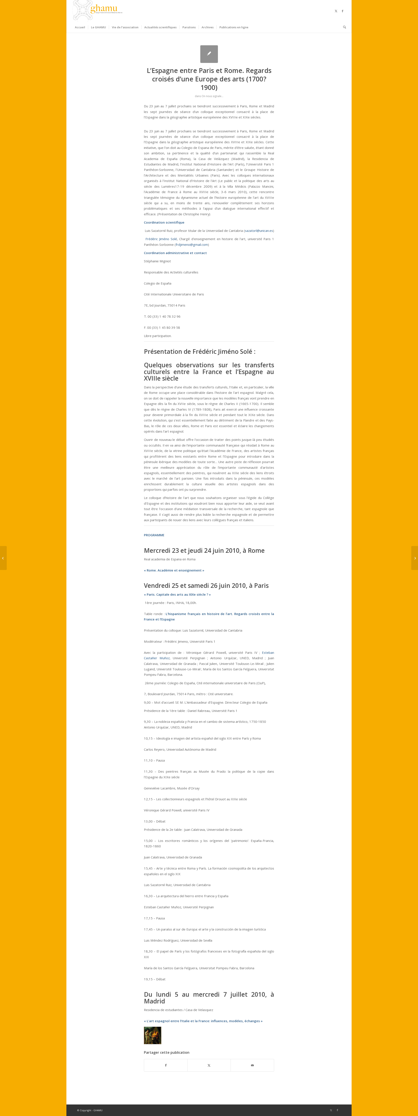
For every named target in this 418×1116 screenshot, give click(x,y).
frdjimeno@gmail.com (192, 244)
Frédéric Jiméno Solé (161, 239)
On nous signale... (212, 96)
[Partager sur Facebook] (165, 1065)
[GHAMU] (98, 11)
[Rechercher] (343, 27)
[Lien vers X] (336, 11)
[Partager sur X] (209, 1065)
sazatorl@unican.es (259, 230)
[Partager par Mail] (252, 1065)
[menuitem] (80, 27)
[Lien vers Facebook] (342, 11)
